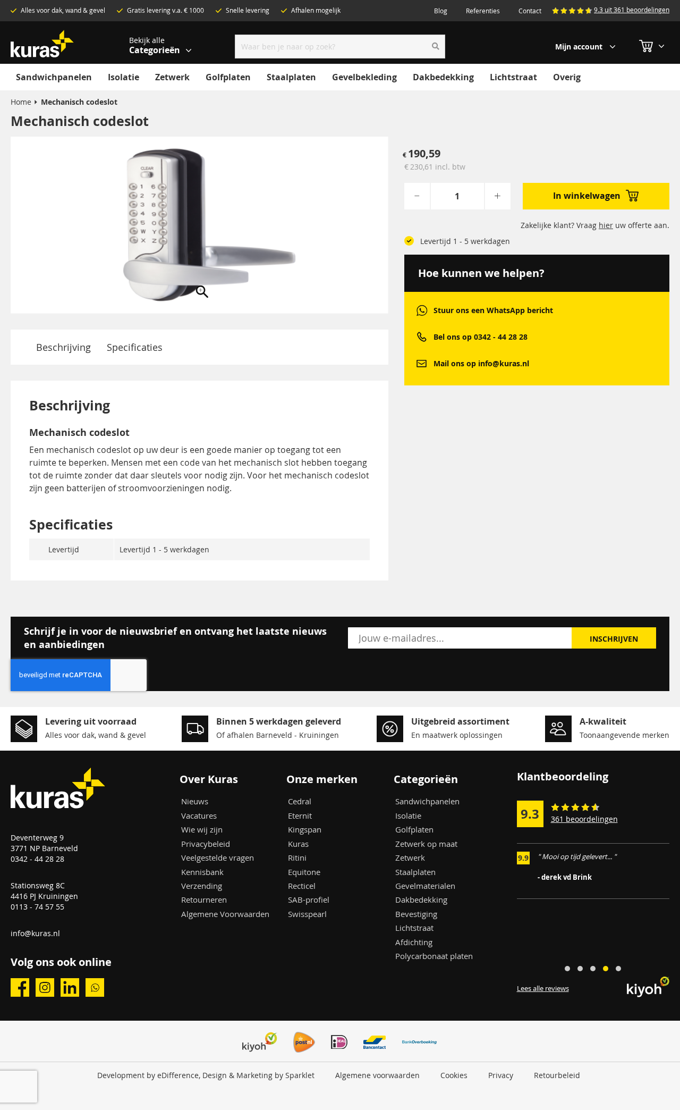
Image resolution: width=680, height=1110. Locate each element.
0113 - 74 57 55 (37, 907)
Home (21, 102)
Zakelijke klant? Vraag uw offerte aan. (595, 225)
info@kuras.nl (35, 933)
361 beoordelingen (584, 819)
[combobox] (340, 46)
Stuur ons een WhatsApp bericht (493, 310)
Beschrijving (63, 347)
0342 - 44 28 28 (37, 859)
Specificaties (135, 347)
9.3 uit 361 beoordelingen (631, 9)
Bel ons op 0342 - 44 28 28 (481, 337)
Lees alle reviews (543, 988)
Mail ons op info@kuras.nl (481, 363)
